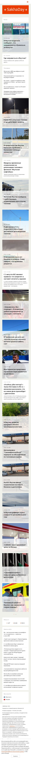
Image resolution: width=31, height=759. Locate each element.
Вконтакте (8, 697)
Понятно (15, 756)
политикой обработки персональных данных (12, 751)
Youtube (8, 699)
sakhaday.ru (12, 726)
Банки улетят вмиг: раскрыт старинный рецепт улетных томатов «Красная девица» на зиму (15, 659)
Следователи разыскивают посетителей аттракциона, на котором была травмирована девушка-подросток (15, 680)
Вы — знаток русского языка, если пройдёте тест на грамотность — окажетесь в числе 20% (15, 634)
